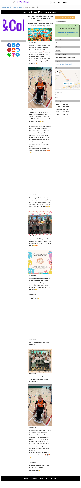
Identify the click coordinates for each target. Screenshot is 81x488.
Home (53, 2)
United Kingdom (11, 7)
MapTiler (65, 88)
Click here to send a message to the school (65, 57)
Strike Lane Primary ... (68, 83)
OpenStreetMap (71, 88)
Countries (66, 2)
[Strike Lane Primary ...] (68, 80)
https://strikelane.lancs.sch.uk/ (64, 64)
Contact (34, 478)
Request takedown (61, 21)
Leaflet (61, 88)
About (27, 478)
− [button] (57, 74)
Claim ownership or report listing (65, 17)
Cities (59, 2)
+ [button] (57, 72)
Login (54, 478)
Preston (19, 7)
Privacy (41, 478)
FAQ (48, 478)
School (58, 50)
